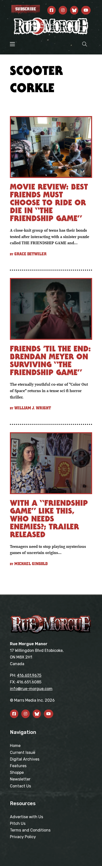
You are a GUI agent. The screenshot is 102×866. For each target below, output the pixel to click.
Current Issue (22, 752)
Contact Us (20, 786)
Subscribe (25, 9)
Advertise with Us (26, 816)
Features (18, 765)
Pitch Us (18, 823)
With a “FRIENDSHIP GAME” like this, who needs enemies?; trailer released (49, 518)
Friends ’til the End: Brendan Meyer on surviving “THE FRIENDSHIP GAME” (50, 360)
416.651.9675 (29, 675)
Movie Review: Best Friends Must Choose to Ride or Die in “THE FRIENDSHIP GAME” (49, 202)
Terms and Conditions (30, 830)
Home (15, 745)
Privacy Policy (23, 836)
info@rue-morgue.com (31, 688)
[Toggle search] (84, 44)
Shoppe (17, 772)
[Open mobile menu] (12, 44)
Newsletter (20, 779)
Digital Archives (24, 759)
